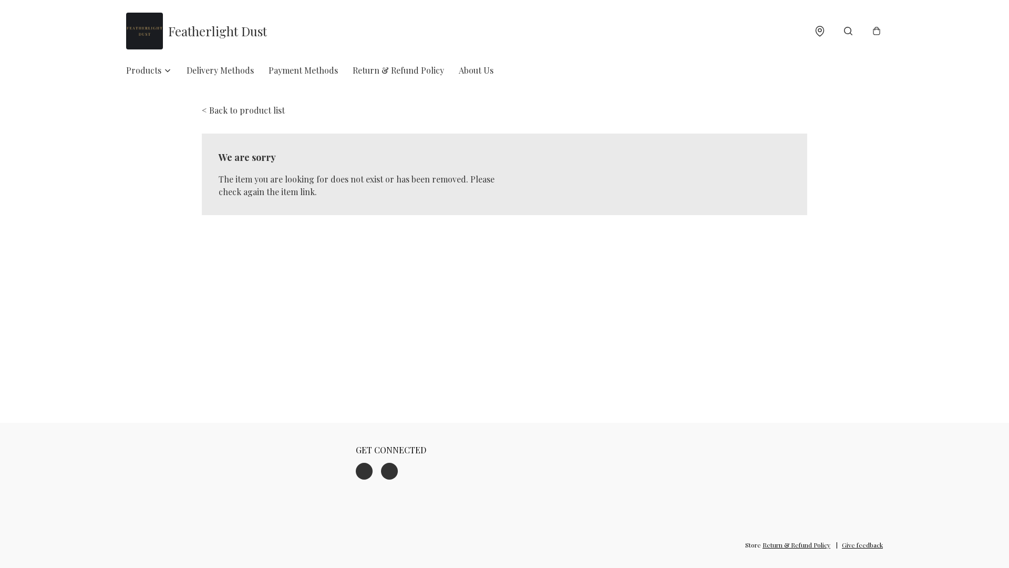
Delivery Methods (220, 70)
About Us (476, 70)
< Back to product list (243, 110)
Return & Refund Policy (398, 70)
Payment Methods (303, 70)
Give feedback (862, 545)
